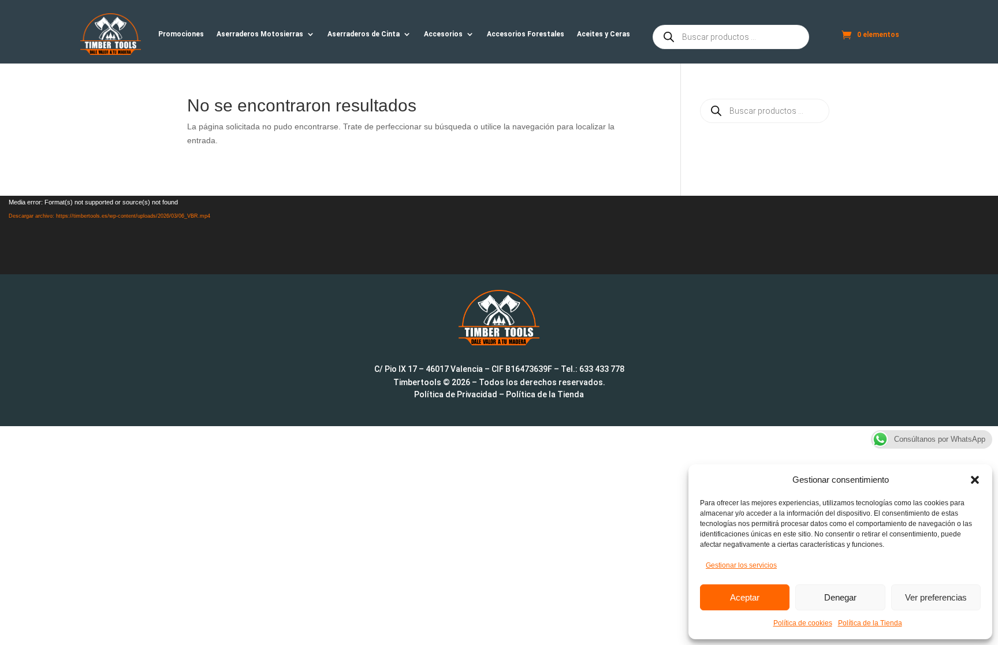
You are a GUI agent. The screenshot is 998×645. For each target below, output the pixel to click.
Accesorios (443, 34)
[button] (975, 480)
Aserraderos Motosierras (260, 34)
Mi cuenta (829, 37)
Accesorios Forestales (525, 34)
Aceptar (744, 597)
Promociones (181, 34)
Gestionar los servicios (741, 565)
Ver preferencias (936, 597)
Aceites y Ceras (603, 34)
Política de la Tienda (870, 623)
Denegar (840, 597)
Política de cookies (802, 623)
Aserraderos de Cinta (363, 34)
